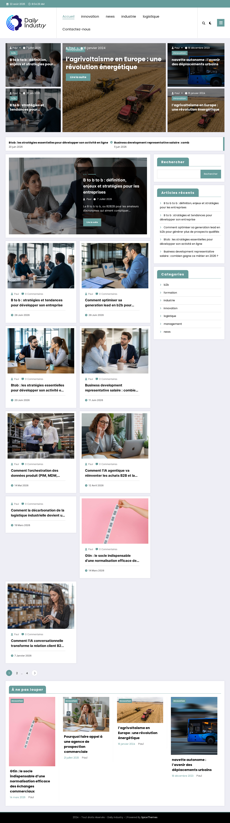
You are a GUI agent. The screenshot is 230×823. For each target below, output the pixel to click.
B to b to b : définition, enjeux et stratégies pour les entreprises (31, 62)
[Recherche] (204, 22)
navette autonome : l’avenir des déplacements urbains (196, 62)
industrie (128, 16)
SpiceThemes (149, 817)
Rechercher (173, 162)
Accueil (68, 16)
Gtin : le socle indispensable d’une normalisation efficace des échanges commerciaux (111, 63)
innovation (90, 16)
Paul (15, 48)
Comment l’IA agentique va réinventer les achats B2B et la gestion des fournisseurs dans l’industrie (110, 473)
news (110, 16)
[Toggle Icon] (220, 23)
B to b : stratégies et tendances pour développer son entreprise (33, 107)
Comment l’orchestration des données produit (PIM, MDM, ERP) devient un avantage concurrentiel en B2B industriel (36, 473)
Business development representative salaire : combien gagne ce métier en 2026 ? (114, 143)
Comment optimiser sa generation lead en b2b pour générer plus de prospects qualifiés (108, 303)
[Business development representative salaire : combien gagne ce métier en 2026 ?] (115, 350)
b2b (13, 53)
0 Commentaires (34, 293)
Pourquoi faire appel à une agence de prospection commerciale (83, 744)
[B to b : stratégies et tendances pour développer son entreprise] (41, 265)
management (173, 324)
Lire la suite (78, 77)
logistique (151, 16)
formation (170, 293)
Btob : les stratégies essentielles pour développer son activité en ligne (37, 388)
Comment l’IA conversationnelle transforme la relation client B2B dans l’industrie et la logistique (37, 643)
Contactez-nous (76, 29)
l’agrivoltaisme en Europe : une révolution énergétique (195, 107)
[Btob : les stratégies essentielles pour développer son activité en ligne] (41, 350)
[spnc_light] (210, 23)
